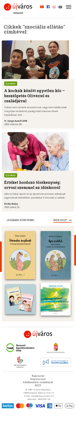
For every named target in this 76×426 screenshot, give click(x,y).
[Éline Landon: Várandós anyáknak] (20, 255)
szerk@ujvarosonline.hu (42, 396)
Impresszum (38, 379)
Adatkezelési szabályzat (38, 382)
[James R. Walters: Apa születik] (56, 255)
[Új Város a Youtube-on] (42, 6)
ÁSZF (38, 385)
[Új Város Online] (38, 334)
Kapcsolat (38, 375)
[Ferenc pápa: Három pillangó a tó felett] (56, 299)
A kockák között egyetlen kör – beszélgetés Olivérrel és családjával (34, 95)
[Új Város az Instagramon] (54, 6)
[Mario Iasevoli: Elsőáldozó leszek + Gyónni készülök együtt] (20, 299)
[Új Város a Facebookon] (48, 6)
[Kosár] (60, 6)
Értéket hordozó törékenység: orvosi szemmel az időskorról (32, 185)
